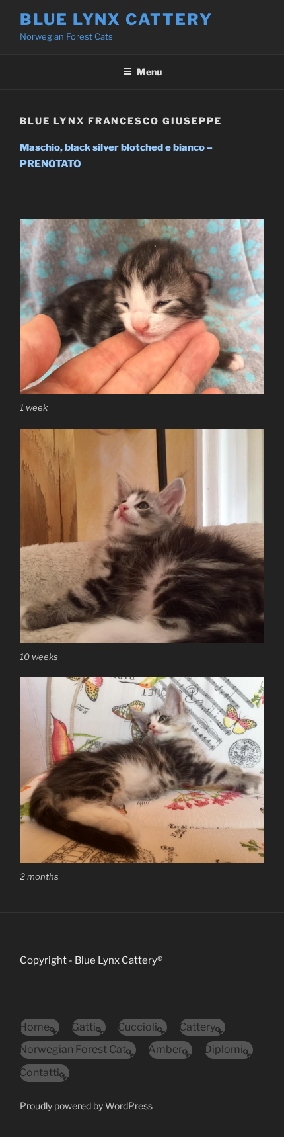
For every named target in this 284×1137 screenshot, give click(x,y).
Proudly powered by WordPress (86, 1105)
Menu (149, 71)
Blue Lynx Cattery (116, 19)
